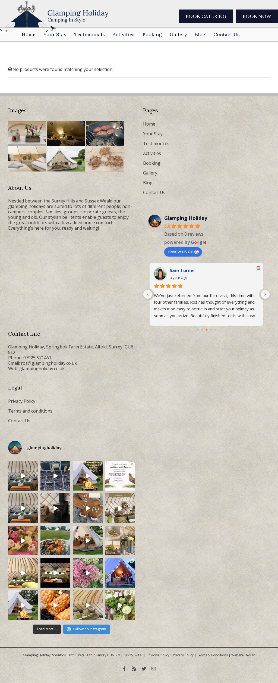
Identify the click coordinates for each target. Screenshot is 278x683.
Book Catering (206, 16)
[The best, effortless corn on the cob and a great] (55, 605)
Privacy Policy (21, 401)
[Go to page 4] (211, 330)
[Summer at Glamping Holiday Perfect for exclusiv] (88, 476)
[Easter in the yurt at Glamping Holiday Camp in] (23, 476)
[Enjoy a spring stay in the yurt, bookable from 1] (23, 573)
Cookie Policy (159, 655)
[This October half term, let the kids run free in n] (88, 508)
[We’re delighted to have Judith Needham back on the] (120, 476)
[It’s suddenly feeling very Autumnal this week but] (88, 573)
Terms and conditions (30, 411)
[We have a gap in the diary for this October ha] (55, 508)
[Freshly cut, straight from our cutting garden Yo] (23, 540)
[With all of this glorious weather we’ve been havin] (55, 540)
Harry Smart (183, 270)
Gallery (150, 173)
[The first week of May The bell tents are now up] (120, 605)
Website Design (243, 655)
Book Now (257, 16)
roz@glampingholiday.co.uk (49, 363)
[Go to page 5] (215, 329)
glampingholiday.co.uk (42, 369)
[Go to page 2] (202, 330)
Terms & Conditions (212, 655)
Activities (152, 153)
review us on (180, 251)
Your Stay (153, 134)
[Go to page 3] (207, 330)
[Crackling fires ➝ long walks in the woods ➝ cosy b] (120, 508)
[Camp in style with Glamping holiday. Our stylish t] (23, 605)
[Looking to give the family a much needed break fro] (120, 573)
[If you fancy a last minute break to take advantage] (88, 605)
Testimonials (156, 143)
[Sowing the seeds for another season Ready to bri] (55, 476)
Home (149, 124)
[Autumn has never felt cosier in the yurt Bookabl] (55, 573)
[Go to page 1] (198, 329)
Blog (148, 183)
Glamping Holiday (185, 218)
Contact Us (154, 192)
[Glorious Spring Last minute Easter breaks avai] (120, 540)
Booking (151, 163)
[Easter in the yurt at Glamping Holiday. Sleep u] (23, 508)
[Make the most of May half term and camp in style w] (88, 540)
